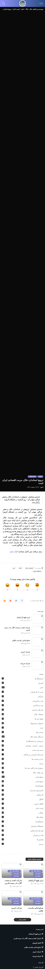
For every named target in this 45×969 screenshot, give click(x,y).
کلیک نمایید (14, 552)
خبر (14, 568)
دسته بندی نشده (37, 750)
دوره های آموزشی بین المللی (33, 755)
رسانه (41, 764)
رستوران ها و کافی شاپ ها (34, 768)
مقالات (41, 813)
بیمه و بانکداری (38, 705)
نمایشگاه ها (39, 822)
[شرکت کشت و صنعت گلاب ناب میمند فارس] (37, 630)
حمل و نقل (39, 732)
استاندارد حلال (29, 568)
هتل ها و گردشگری (36, 831)
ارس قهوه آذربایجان (23, 617)
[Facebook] (22, 600)
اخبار (40, 476)
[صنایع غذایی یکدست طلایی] (37, 642)
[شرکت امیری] (37, 653)
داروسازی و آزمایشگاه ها (34, 741)
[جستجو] (4, 3)
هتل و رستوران (38, 835)
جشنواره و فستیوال (36, 723)
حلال (20, 568)
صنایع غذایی (39, 777)
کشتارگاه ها (39, 786)
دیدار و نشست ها (37, 759)
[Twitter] (16, 600)
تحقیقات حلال (38, 714)
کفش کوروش (36, 943)
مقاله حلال (39, 817)
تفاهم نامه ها (39, 719)
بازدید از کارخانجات (36, 692)
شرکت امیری (25, 652)
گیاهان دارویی (38, 804)
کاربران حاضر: (38, 967)
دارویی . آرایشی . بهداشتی (34, 746)
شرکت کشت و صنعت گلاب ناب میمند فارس (27, 938)
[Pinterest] (10, 600)
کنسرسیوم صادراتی (36, 790)
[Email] (4, 600)
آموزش (40, 683)
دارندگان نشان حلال (36, 737)
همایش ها (40, 839)
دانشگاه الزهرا (37, 571)
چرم (41, 728)
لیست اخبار (32, 476)
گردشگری (39, 795)
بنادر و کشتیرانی (37, 701)
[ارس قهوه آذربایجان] (37, 619)
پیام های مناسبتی (37, 710)
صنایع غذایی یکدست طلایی (21, 640)
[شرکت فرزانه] (37, 665)
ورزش (41, 844)
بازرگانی (40, 696)
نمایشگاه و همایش (37, 826)
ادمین (41, 487)
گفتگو (41, 799)
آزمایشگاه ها (39, 679)
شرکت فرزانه (25, 663)
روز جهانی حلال (38, 772)
